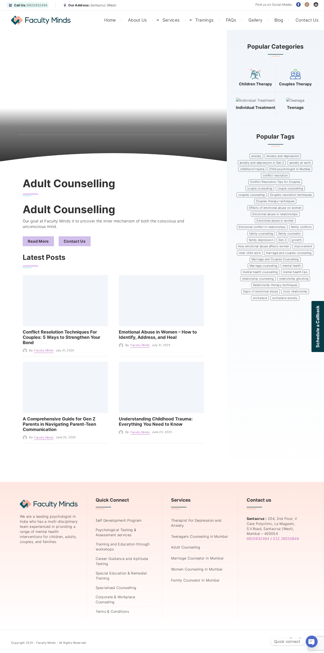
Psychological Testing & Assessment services (116, 532)
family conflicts (301, 227)
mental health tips (295, 272)
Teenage (295, 107)
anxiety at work (300, 162)
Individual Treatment (255, 107)
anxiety (256, 156)
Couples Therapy (295, 84)
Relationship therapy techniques (275, 285)
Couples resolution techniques (291, 194)
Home (110, 20)
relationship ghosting (293, 278)
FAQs (231, 20)
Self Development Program (119, 520)
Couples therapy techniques (275, 201)
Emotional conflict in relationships (262, 227)
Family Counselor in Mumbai (195, 580)
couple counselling (290, 188)
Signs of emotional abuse (260, 291)
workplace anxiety (284, 298)
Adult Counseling (185, 547)
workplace (260, 298)
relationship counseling (258, 278)
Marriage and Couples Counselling (275, 259)
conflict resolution (275, 175)
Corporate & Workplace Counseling (115, 599)
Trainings (204, 20)
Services (171, 20)
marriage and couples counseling (288, 253)
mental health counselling (260, 272)
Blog (278, 20)
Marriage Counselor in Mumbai (197, 558)
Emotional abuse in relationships (275, 214)
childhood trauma (252, 169)
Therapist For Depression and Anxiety (196, 523)
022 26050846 (286, 538)
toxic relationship (295, 291)
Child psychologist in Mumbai (289, 169)
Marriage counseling (263, 265)
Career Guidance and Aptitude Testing (122, 561)
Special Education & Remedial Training (121, 575)
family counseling (261, 233)
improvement (303, 246)
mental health (292, 265)
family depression (261, 240)
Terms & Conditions (112, 611)
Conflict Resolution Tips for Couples (275, 181)
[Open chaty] (312, 641)
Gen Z (282, 240)
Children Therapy (255, 84)
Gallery (255, 20)
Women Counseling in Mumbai (197, 569)
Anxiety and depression (282, 156)
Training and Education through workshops (123, 546)
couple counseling (259, 188)
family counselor (289, 233)
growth (297, 240)
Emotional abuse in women (275, 220)
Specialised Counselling (116, 587)
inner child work (250, 253)
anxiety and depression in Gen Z (262, 162)
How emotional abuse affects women (263, 246)
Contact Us (307, 20)
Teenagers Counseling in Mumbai (199, 536)
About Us (137, 20)
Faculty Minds (44, 350)
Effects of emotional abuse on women (275, 207)
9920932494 (258, 538)
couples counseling (251, 194)
